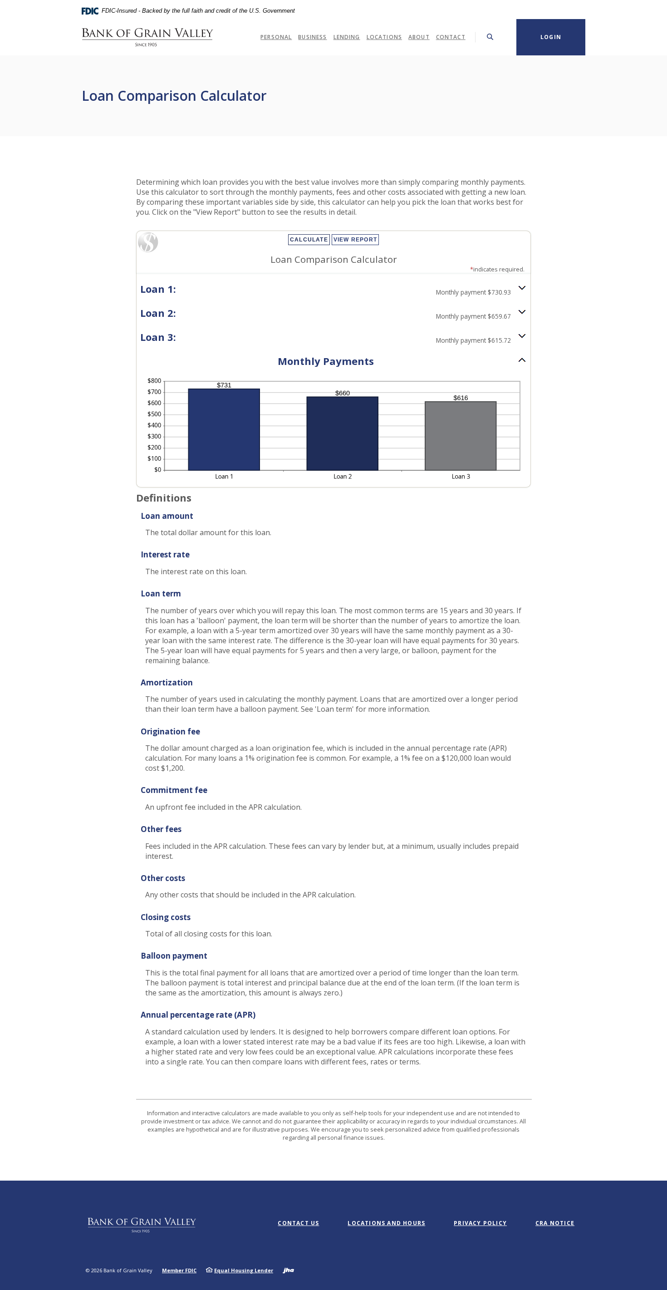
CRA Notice (554, 1223)
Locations (384, 37)
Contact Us (298, 1223)
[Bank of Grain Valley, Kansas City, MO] (147, 37)
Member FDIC (179, 1270)
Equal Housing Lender (243, 1270)
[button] (333, 290)
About (419, 37)
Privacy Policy (480, 1223)
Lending (347, 37)
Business (312, 37)
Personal (276, 37)
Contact (451, 37)
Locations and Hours (386, 1223)
